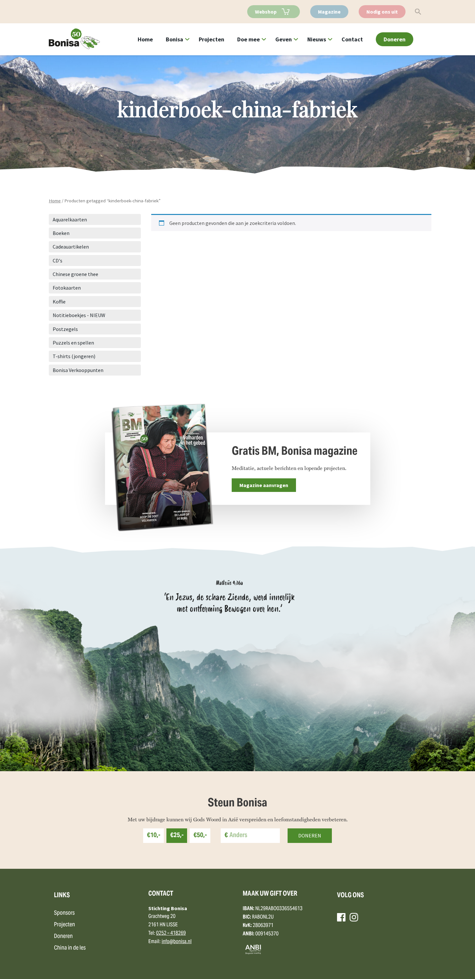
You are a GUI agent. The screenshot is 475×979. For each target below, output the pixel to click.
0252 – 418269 (171, 933)
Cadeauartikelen (71, 246)
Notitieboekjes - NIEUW (79, 315)
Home (145, 39)
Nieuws (316, 39)
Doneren (395, 39)
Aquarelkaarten (70, 219)
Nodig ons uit (382, 12)
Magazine (329, 12)
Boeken (61, 233)
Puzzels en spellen (73, 342)
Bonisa (174, 39)
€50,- (200, 836)
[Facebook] (341, 917)
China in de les (70, 948)
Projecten (211, 39)
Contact (352, 39)
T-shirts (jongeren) (74, 356)
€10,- (153, 836)
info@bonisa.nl (177, 941)
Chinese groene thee (75, 274)
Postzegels (65, 329)
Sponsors (64, 913)
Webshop (266, 12)
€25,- (177, 836)
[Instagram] (354, 917)
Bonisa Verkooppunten (78, 370)
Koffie (59, 301)
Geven (283, 39)
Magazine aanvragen (263, 485)
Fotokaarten (67, 287)
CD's (57, 260)
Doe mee (248, 39)
